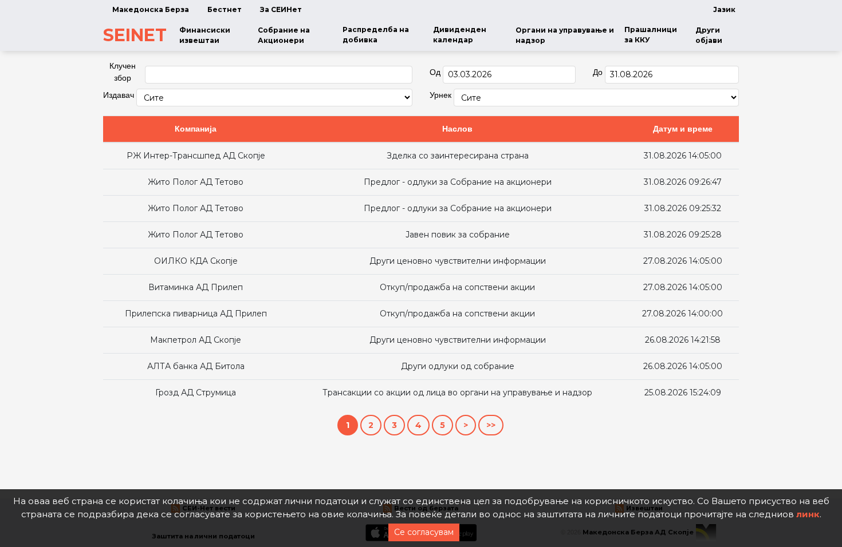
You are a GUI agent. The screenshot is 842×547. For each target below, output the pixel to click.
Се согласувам (424, 532)
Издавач (118, 95)
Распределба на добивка (376, 34)
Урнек (440, 95)
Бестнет (224, 9)
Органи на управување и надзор (565, 35)
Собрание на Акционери (284, 35)
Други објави (708, 35)
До (598, 72)
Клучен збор (122, 71)
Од (435, 72)
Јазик (724, 9)
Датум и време (683, 128)
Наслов (457, 128)
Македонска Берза (150, 9)
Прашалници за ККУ (650, 34)
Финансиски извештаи (204, 35)
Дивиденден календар (459, 34)
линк (808, 514)
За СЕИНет (281, 9)
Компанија (196, 128)
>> (490, 425)
